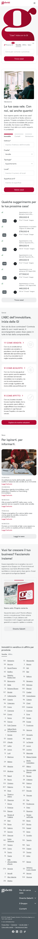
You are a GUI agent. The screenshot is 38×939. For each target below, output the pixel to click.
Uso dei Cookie (23, 925)
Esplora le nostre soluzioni (19, 422)
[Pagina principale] (6, 3)
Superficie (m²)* (9, 178)
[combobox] (19, 51)
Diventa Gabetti (19, 629)
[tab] (8, 136)
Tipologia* (7, 159)
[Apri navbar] (34, 3)
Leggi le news (19, 536)
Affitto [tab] (24, 45)
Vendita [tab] (18, 45)
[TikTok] (25, 931)
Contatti (23, 909)
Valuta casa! (19, 190)
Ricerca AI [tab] (10, 45)
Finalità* (7, 150)
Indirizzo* (7, 140)
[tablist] (17, 44)
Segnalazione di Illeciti (21, 927)
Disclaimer (14, 925)
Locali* (6, 169)
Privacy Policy (5, 925)
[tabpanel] (19, 166)
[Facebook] (13, 931)
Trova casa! (19, 59)
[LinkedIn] (17, 932)
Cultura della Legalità (7, 927)
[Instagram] (21, 931)
